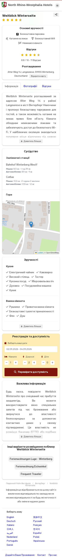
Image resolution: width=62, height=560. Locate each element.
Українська (39, 541)
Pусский (37, 521)
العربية (10, 533)
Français (37, 525)
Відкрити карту (38, 76)
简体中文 (37, 517)
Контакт (41, 555)
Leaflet (40, 252)
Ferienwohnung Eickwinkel (31, 466)
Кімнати (12, 356)
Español (37, 533)
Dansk (10, 545)
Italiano (10, 525)
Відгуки (46, 86)
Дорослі (29, 356)
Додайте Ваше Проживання (19, 555)
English (10, 517)
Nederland (12, 537)
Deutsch (11, 521)
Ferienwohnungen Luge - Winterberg (31, 458)
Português (12, 541)
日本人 (10, 529)
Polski (36, 537)
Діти (46, 356)
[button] (31, 224)
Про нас (53, 555)
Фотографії (30, 86)
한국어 (36, 529)
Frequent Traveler (31, 474)
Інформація (11, 86)
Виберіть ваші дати (17, 343)
